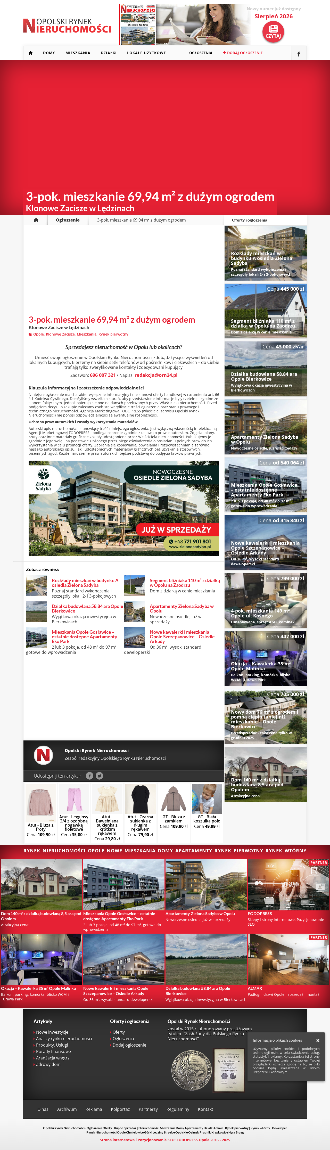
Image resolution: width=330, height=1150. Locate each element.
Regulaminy (178, 1109)
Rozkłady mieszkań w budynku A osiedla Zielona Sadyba (85, 582)
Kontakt (205, 1109)
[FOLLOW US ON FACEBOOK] (299, 53)
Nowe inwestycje (52, 1032)
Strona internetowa (117, 1139)
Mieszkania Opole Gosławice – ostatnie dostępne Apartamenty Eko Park (84, 636)
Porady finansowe (53, 1051)
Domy (49, 52)
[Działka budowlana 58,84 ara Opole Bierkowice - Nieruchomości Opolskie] (266, 368)
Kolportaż (120, 1109)
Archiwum (67, 1109)
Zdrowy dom (48, 1064)
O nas (42, 1109)
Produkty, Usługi (52, 1045)
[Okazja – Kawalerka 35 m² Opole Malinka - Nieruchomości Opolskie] (266, 658)
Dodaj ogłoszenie (244, 52)
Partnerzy (148, 1109)
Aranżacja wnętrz (53, 1058)
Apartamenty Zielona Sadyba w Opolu (182, 608)
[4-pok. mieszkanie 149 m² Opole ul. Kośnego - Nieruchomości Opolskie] (266, 600)
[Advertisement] (124, 271)
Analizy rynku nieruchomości (64, 1038)
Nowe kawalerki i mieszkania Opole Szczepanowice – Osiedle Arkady (182, 636)
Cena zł (41, 829)
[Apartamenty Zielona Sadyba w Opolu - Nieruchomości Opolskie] (266, 426)
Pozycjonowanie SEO (156, 1139)
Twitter (99, 776)
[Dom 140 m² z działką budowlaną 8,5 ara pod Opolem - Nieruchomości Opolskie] (266, 774)
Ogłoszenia (200, 52)
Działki (109, 52)
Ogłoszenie (68, 220)
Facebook (90, 776)
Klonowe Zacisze (60, 334)
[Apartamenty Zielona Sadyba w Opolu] (124, 554)
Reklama (94, 1109)
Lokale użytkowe (146, 52)
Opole (38, 334)
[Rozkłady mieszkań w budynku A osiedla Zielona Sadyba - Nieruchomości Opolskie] (266, 253)
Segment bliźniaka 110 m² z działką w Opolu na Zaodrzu (185, 582)
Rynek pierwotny (113, 334)
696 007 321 (103, 375)
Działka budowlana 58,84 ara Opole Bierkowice (87, 608)
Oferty (119, 1032)
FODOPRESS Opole (193, 1139)
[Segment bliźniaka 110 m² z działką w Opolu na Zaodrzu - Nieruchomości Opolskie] (266, 311)
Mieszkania (77, 52)
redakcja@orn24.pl (156, 375)
